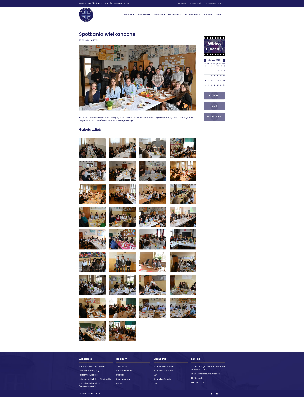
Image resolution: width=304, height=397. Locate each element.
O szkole (128, 14)
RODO (119, 383)
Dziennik (182, 3)
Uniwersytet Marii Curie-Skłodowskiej (95, 379)
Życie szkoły (143, 14)
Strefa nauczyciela (214, 3)
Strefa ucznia (196, 3)
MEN (155, 375)
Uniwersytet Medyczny (89, 370)
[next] (224, 60)
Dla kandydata (191, 14)
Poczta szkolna (123, 379)
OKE (155, 383)
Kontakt (219, 14)
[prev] (205, 60)
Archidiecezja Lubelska (163, 366)
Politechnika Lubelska (88, 375)
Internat (207, 14)
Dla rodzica (173, 14)
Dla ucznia (158, 14)
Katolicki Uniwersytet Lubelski (91, 366)
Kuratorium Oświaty (162, 379)
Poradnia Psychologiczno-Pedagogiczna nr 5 (90, 384)
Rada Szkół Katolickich (163, 370)
